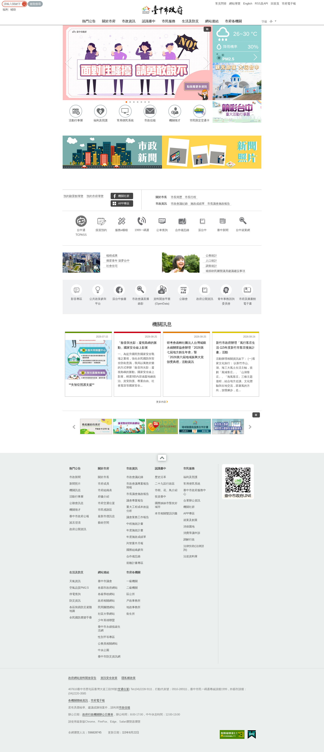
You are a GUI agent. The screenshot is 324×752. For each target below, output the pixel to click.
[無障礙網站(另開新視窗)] (232, 734)
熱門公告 (89, 21)
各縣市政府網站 (108, 587)
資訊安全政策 (108, 677)
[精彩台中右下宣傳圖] (237, 111)
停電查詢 (75, 594)
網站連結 (212, 21)
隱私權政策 (129, 677)
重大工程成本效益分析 (137, 508)
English (247, 3)
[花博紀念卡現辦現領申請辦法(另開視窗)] (96, 426)
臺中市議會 (105, 581)
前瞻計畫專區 (134, 562)
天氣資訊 (75, 581)
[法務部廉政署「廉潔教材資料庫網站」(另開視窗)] (129, 426)
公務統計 (211, 255)
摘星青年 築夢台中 (118, 260)
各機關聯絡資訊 (78, 700)
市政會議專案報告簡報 (137, 485)
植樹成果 (112, 255)
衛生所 (130, 613)
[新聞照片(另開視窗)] (211, 152)
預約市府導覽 (95, 196)
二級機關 (132, 587)
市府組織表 (105, 490)
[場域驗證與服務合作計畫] (195, 426)
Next (207, 62)
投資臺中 (160, 496)
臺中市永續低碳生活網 (109, 628)
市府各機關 (233, 21)
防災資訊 (75, 600)
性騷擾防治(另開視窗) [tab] (126, 102)
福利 (5, 9)
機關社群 (123, 195)
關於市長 (103, 477)
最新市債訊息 (106, 516)
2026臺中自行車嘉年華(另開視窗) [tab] (141, 102)
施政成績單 (197, 203)
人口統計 (211, 260)
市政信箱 (124, 707)
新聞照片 (75, 483)
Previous (68, 62)
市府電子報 (289, 3)
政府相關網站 (106, 600)
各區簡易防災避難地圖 (80, 609)
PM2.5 (228, 59)
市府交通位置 (106, 503)
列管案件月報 (134, 543)
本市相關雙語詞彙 (166, 513)
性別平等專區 (106, 637)
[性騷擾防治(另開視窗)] (138, 62)
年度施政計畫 (134, 530)
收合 (162, 458)
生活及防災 (190, 21)
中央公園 (103, 650)
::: (1, 1)
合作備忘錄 (133, 556)
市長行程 (190, 197)
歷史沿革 (160, 477)
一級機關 (132, 581)
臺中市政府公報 (79, 516)
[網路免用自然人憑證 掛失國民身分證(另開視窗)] (228, 426)
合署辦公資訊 (191, 500)
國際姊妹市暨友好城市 (166, 504)
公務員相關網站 (108, 643)
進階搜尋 (35, 3)
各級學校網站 (106, 594)
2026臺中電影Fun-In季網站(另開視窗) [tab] (149, 102)
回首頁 (275, 3)
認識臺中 (148, 21)
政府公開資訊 (77, 529)
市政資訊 (128, 21)
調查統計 (211, 265)
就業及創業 (190, 520)
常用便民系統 (191, 483)
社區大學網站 (106, 613)
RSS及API (261, 3)
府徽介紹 (103, 496)
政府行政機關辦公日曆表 (97, 714)
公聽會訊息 (76, 503)
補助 (13, 9)
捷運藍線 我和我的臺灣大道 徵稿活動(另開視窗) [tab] (130, 102)
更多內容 (161, 402)
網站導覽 (234, 3)
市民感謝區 (105, 509)
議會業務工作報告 (137, 517)
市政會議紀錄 (179, 203)
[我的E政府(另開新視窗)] (252, 734)
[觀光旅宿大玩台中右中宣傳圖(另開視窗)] (237, 81)
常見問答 (220, 3)
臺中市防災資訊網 (109, 656)
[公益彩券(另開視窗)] (162, 426)
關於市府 (109, 21)
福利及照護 (190, 477)
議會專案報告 (134, 500)
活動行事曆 (76, 496)
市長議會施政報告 (218, 203)
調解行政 (189, 539)
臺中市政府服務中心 (194, 492)
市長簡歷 (176, 197)
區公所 (130, 594)
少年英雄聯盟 (106, 620)
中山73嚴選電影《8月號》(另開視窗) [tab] (134, 102)
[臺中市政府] (162, 10)
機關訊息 (75, 490)
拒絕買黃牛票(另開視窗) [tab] (145, 102)
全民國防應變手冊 (80, 617)
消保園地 (189, 526)
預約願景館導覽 (73, 196)
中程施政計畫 (134, 523)
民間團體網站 (106, 607)
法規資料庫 (190, 556)
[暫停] (207, 29)
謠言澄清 (75, 522)
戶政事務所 (133, 600)
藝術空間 (103, 522)
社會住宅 (112, 265)
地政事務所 (133, 607)
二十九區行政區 (165, 483)
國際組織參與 (134, 549)
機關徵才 (75, 509)
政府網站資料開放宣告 (82, 677)
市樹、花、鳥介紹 (166, 490)
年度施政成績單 (136, 536)
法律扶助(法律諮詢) (193, 547)
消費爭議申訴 (191, 532)
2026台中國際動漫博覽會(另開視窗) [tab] (137, 102)
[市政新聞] (112, 152)
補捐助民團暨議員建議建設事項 (225, 270)
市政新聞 (75, 477)
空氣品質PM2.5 (79, 587)
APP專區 (123, 203)
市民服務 (168, 21)
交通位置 (123, 689)
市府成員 (103, 483)
